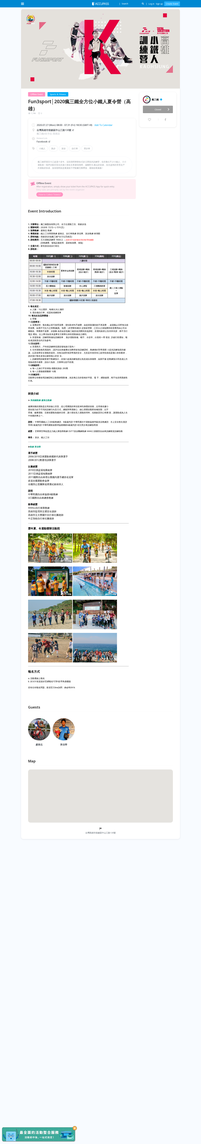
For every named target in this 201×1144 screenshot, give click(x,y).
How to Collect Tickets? (50, 194)
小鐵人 (42, 148)
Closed (158, 109)
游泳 (64, 148)
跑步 (53, 148)
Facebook (42, 141)
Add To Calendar (103, 125)
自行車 (75, 148)
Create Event (172, 3)
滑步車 (87, 148)
